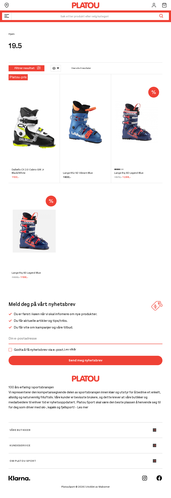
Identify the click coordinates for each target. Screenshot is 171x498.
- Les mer (81, 407)
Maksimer (104, 486)
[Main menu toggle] (6, 16)
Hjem (12, 34)
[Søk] (161, 16)
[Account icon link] (154, 5)
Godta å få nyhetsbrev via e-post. (45, 350)
